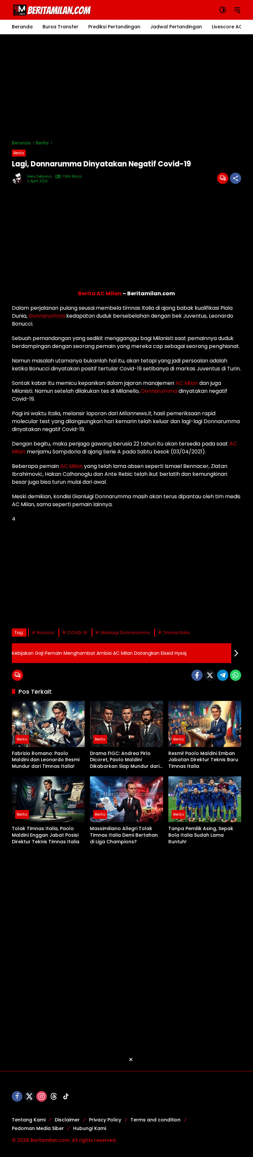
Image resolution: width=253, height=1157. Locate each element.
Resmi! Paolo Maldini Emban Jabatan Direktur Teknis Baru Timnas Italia (203, 759)
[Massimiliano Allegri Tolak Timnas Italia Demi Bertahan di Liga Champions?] (126, 799)
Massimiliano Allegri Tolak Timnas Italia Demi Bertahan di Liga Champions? (124, 835)
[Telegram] (222, 675)
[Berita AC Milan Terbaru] (53, 9)
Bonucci (45, 632)
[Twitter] (209, 675)
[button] (223, 10)
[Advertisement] (126, 87)
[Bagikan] (235, 178)
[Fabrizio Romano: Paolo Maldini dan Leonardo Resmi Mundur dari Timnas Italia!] (48, 724)
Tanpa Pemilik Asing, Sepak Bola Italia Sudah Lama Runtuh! (200, 835)
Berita (19, 153)
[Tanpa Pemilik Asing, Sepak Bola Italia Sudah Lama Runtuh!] (204, 799)
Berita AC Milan (100, 293)
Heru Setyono (39, 176)
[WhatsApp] (235, 675)
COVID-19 (77, 632)
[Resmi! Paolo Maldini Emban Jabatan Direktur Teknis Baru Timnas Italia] (204, 724)
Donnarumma (47, 316)
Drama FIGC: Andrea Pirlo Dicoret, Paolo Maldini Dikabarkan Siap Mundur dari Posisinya (124, 760)
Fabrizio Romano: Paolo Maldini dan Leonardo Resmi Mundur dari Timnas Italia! (45, 759)
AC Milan (187, 383)
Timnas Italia (176, 632)
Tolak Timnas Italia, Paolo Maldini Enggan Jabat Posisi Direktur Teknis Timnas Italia (45, 835)
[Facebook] (197, 675)
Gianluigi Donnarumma (125, 632)
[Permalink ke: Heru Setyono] (19, 178)
